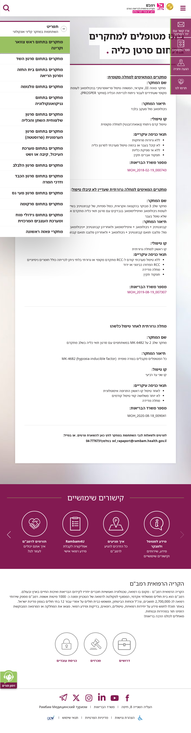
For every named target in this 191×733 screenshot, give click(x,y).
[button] (35, 29)
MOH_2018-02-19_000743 (147, 170)
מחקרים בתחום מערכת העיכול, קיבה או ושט (42, 151)
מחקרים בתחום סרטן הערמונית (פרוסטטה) (44, 134)
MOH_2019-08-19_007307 (147, 292)
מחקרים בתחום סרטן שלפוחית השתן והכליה (42, 117)
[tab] (180, 28)
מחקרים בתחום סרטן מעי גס (37, 193)
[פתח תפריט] (183, 8)
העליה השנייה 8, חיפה (136, 707)
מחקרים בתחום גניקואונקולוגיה (49, 100)
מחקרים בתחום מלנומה (42, 86)
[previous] (180, 534)
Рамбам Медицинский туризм (63, 707)
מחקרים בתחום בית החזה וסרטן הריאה (40, 72)
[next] (10, 534)
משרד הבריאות (104, 707)
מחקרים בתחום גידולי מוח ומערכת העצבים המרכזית (39, 217)
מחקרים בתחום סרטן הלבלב (38, 165)
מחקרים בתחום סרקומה (41, 203)
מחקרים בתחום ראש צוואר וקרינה (39, 45)
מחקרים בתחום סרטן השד (39, 58)
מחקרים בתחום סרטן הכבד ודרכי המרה (39, 179)
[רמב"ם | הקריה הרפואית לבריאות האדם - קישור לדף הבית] (144, 8)
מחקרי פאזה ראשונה (44, 231)
